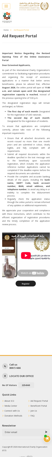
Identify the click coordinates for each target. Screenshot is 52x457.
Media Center (10, 406)
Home (6, 30)
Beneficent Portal (38, 406)
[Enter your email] (46, 432)
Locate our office (21, 376)
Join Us (33, 411)
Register (26, 283)
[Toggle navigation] (6, 6)
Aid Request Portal (39, 401)
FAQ (32, 416)
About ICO (9, 401)
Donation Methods (13, 416)
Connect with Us (12, 411)
